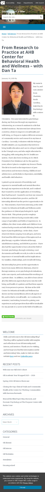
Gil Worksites (8, 454)
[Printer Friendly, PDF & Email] (8, 316)
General (6, 437)
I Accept (22, 487)
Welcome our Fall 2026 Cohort (15, 370)
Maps (19, 3)
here (12, 356)
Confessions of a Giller (13, 11)
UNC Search (40, 3)
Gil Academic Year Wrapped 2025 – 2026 (19, 375)
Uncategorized (9, 465)
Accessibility (10, 3)
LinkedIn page (26, 356)
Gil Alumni (7, 443)
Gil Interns (12, 34)
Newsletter (7, 460)
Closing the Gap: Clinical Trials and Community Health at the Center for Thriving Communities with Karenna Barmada (22, 390)
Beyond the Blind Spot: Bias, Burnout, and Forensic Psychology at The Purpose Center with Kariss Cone (22, 402)
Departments (28, 3)
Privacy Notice (28, 483)
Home (4, 34)
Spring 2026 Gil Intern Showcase (16, 381)
